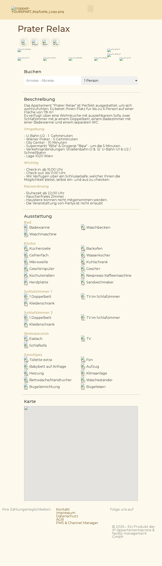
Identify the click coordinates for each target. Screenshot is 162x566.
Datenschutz (67, 516)
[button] (90, 8)
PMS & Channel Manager (77, 523)
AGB (60, 520)
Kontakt (63, 509)
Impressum (65, 513)
